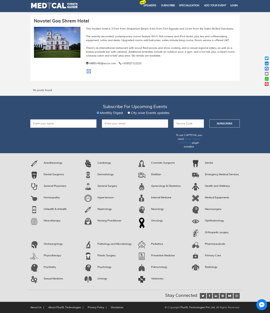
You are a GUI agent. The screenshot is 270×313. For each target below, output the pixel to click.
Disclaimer (117, 307)
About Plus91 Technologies (64, 307)
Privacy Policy (96, 307)
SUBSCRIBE (168, 5)
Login (234, 5)
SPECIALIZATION (189, 5)
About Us (36, 307)
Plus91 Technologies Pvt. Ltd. (197, 307)
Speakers (149, 5)
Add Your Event (215, 5)
